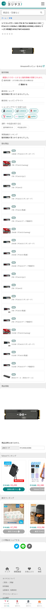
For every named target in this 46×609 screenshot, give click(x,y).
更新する (24, 85)
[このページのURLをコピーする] (29, 546)
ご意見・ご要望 (8, 582)
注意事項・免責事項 (9, 590)
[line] (23, 547)
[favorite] (42, 23)
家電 (10, 18)
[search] (41, 12)
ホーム (4, 18)
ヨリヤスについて (9, 578)
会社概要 (6, 598)
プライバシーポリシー (10, 594)
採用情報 (6, 586)
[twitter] (16, 547)
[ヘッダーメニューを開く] (42, 4)
